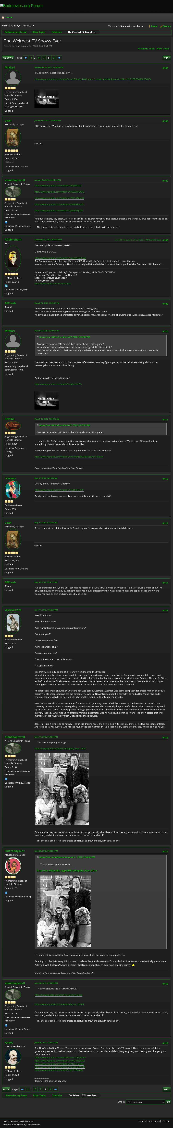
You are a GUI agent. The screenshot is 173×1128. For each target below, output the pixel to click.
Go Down (8, 58)
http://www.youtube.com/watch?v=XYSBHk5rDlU (59, 204)
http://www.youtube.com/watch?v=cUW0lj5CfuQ (59, 191)
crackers (10, 478)
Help (141, 1121)
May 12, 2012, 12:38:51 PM (45, 522)
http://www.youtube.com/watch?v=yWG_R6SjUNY (60, 1060)
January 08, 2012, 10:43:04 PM (47, 120)
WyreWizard (13, 610)
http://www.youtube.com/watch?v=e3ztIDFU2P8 (59, 489)
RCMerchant (13, 239)
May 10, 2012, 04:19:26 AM (45, 478)
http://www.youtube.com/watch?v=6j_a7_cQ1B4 (59, 1004)
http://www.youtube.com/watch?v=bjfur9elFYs (58, 384)
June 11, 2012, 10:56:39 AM (46, 610)
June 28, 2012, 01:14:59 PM (46, 983)
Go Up (6, 1089)
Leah (8, 120)
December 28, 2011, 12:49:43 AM (48, 67)
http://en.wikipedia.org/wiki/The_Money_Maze (58, 994)
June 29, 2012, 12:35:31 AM (46, 1042)
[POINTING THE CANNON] (6, 221)
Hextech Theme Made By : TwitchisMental (21, 1124)
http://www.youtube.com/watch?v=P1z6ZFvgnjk (59, 1063)
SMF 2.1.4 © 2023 (10, 1121)
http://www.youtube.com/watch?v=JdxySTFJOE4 (59, 210)
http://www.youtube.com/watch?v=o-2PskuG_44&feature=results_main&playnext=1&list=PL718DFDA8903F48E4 (93, 79)
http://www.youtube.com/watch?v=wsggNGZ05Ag (60, 257)
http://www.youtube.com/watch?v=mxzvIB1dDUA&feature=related (69, 456)
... (35, 57)
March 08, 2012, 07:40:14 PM (46, 330)
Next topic (163, 48)
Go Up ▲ (166, 1121)
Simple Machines (26, 1121)
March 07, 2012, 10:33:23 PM (46, 303)
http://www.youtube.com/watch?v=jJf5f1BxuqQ (59, 1070)
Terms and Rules (152, 1121)
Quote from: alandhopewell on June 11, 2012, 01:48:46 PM (67, 857)
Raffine (10, 419)
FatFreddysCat (15, 851)
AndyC (9, 1043)
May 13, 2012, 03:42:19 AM (45, 582)
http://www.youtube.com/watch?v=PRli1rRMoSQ (59, 197)
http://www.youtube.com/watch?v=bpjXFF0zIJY (58, 185)
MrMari (10, 67)
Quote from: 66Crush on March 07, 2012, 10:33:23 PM (64, 337)
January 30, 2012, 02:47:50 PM (47, 180)
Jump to (121, 1101)
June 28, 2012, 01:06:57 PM (46, 851)
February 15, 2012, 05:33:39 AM (48, 239)
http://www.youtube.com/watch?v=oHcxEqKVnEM (60, 1066)
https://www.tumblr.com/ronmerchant (52, 283)
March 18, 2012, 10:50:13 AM (46, 419)
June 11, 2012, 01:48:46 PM (46, 737)
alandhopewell (15, 180)
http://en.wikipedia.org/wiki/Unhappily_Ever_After (60, 748)
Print (167, 58)
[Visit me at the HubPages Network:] (6, 892)
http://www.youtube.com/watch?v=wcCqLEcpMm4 (60, 1057)
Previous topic (146, 48)
